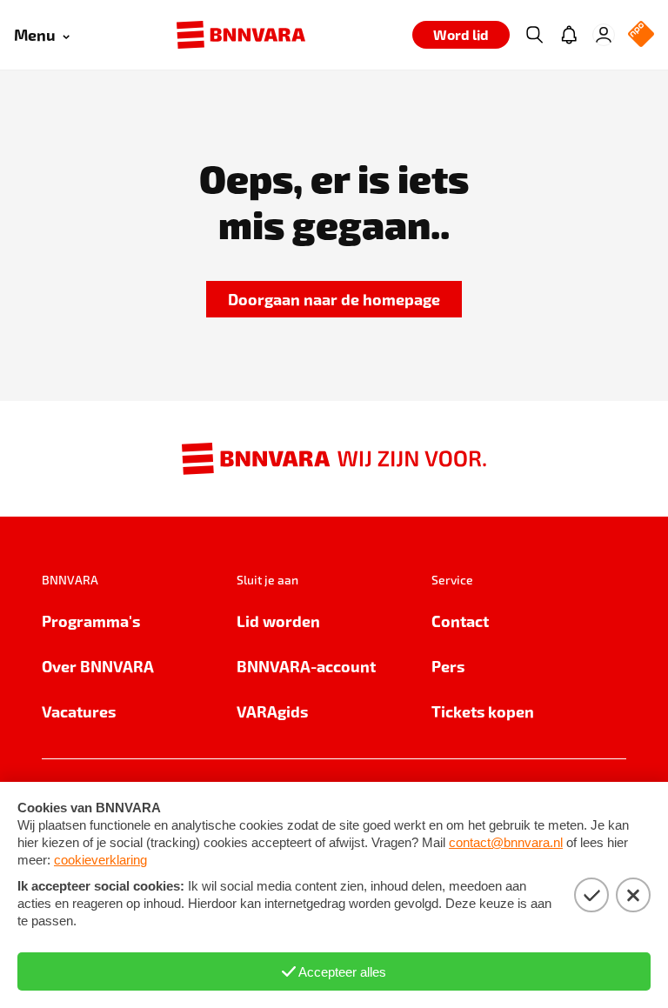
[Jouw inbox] (568, 35)
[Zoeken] (534, 34)
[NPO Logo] (641, 35)
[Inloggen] (603, 34)
